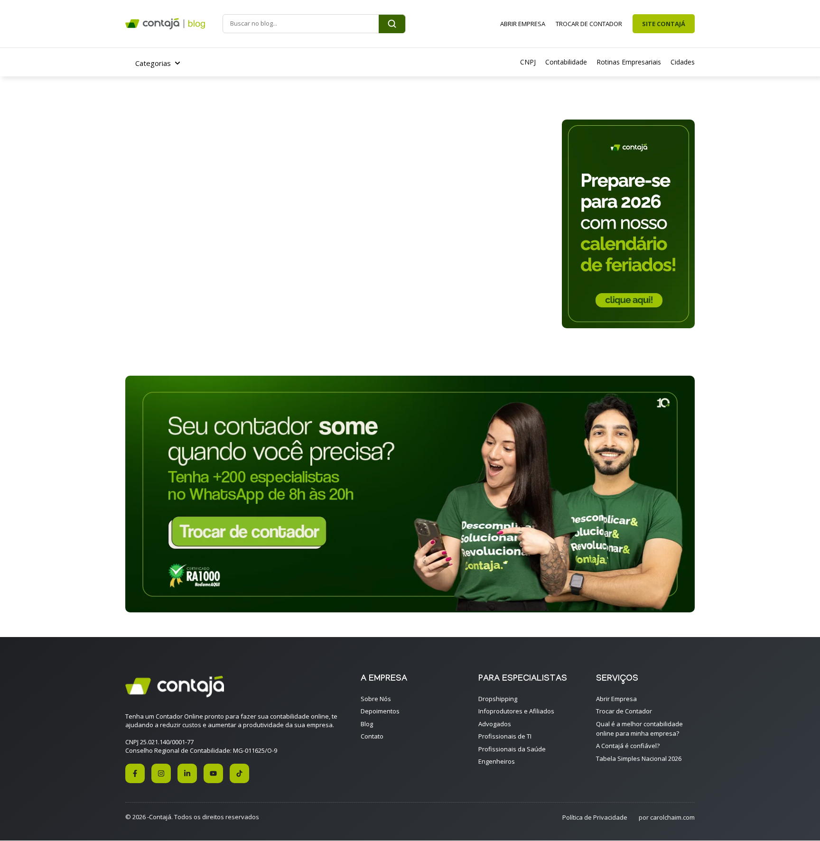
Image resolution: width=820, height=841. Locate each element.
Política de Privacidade (594, 817)
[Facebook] (135, 773)
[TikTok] (239, 773)
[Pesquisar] (392, 24)
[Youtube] (213, 773)
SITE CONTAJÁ (663, 23)
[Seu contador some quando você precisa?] (410, 609)
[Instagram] (161, 773)
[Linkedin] (187, 773)
